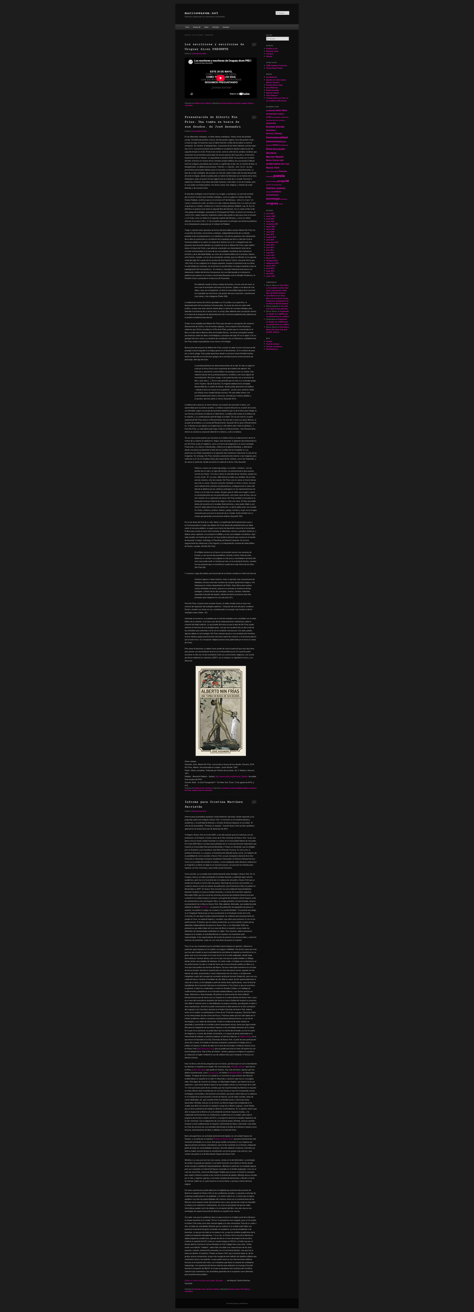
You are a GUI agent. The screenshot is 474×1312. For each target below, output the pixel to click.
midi (282, 160)
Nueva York (239, 1289)
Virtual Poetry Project (274, 68)
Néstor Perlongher (272, 171)
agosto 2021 (270, 226)
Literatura (208, 788)
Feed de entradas (272, 344)
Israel (278, 141)
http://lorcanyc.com (205, 1048)
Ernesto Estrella (275, 126)
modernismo (273, 163)
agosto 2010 (270, 265)
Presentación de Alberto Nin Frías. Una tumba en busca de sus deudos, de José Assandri (213, 121)
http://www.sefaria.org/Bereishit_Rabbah (231, 776)
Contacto (226, 27)
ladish (275, 144)
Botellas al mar (199, 103)
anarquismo (271, 113)
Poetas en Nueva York (223, 1138)
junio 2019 (270, 234)
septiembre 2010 (272, 263)
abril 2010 (270, 273)
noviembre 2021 (272, 224)
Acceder (269, 341)
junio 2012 (270, 247)
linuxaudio (279, 149)
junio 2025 (270, 219)
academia (270, 110)
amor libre (281, 110)
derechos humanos (226, 103)
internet (270, 141)
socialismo (276, 191)
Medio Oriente (272, 160)
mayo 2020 (270, 232)
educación (271, 123)
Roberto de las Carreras (273, 185)
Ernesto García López (274, 85)
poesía (279, 175)
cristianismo (225, 788)
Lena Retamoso (272, 87)
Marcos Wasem (275, 156)
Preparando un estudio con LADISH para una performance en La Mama (277, 314)
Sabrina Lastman (272, 93)
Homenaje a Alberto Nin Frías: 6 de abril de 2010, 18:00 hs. (277, 329)
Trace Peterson (271, 95)
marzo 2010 (270, 276)
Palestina (282, 171)
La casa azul (213, 1072)
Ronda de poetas (272, 90)
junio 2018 (270, 239)
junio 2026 (270, 213)
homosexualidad (236, 788)
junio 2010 (270, 268)
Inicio (187, 27)
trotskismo (283, 199)
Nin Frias (188, 790)
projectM (283, 181)
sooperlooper (272, 194)
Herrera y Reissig (274, 133)
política (268, 181)
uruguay (244, 103)
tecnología (273, 198)
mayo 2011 (270, 252)
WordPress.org (272, 349)
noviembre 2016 (272, 242)
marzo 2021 (270, 229)
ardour (281, 113)
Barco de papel (199, 1069)
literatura (237, 103)
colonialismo (276, 117)
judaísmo (246, 788)
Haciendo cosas (199, 1289)
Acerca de (196, 27)
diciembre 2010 (272, 260)
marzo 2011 (270, 255)
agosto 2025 (270, 216)
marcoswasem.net (201, 13)
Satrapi (268, 192)
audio (268, 116)
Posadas (274, 181)
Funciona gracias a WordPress (237, 1303)
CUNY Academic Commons (276, 65)
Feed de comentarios (274, 346)
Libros (206, 27)
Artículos (215, 27)
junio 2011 (270, 250)
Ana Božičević (271, 77)
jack (284, 141)
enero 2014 (270, 245)
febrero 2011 (271, 258)
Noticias (208, 103)
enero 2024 (270, 221)
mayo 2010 (270, 271)
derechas (269, 120)
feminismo (271, 130)
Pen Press (204, 907)
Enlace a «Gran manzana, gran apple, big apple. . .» (205, 1280)
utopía (281, 204)
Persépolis (269, 176)
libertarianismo (283, 145)
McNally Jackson (238, 1066)
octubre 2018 (271, 237)
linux (269, 149)
